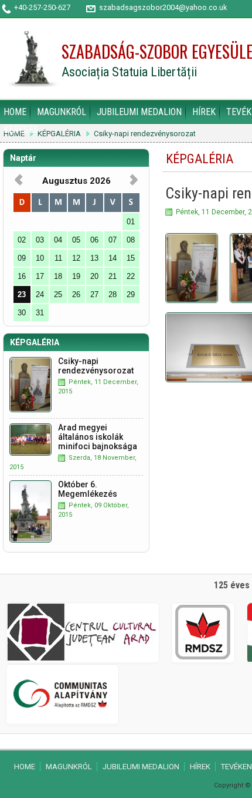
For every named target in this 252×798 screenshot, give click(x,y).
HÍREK (204, 111)
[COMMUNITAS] (62, 720)
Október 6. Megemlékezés (87, 489)
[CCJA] (82, 659)
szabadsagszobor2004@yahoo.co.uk (163, 7)
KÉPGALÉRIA (59, 134)
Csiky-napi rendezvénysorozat (145, 134)
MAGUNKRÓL (61, 111)
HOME (15, 111)
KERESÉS (21, 129)
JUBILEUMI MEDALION (139, 111)
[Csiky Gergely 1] (191, 268)
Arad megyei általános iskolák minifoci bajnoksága (97, 437)
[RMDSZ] (203, 659)
